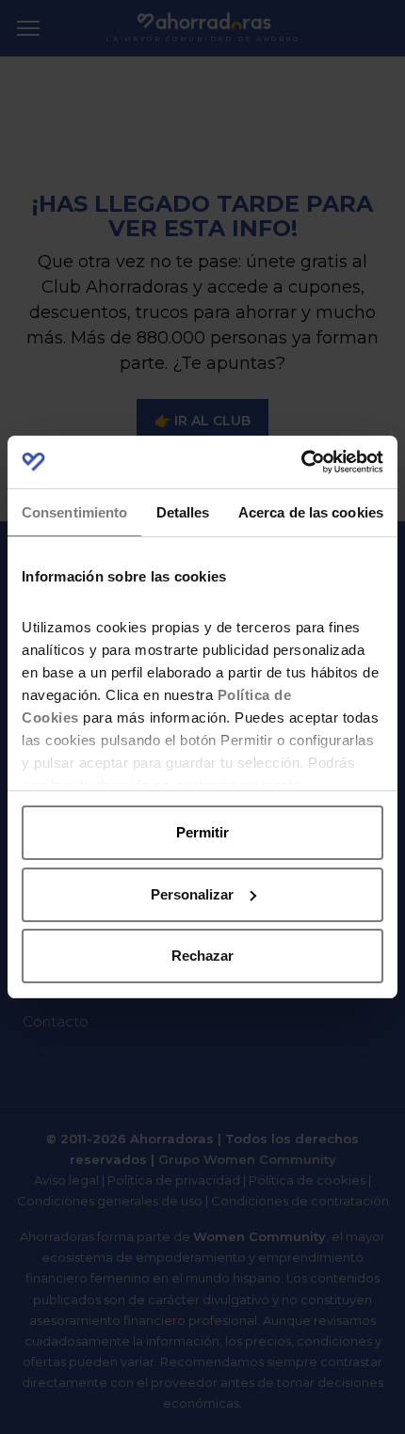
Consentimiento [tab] (74, 512)
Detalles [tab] (183, 512)
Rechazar (202, 956)
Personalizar (192, 894)
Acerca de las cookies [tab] (310, 512)
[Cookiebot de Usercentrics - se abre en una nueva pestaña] (301, 462)
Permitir (202, 832)
